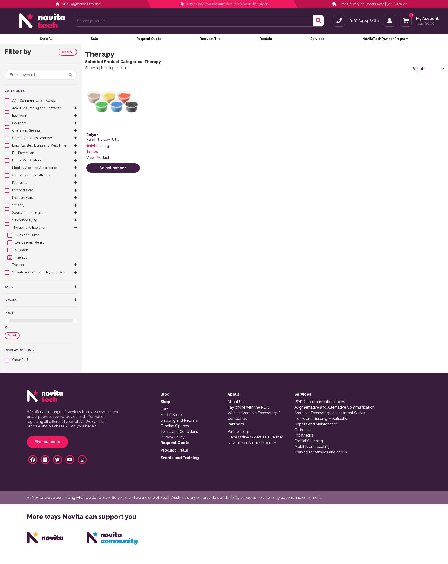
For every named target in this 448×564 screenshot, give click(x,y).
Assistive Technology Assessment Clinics (329, 413)
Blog (165, 394)
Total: (425, 23)
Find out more (47, 442)
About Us (236, 402)
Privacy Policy (173, 437)
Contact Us (237, 418)
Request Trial (210, 39)
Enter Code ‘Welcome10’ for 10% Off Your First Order (226, 4)
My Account (427, 19)
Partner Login (239, 432)
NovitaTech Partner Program (385, 39)
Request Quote (148, 39)
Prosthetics (304, 435)
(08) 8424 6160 (364, 21)
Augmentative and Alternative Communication (334, 407)
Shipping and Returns (179, 420)
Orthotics (302, 430)
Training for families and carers (320, 452)
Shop (165, 402)
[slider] (6, 321)
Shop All (46, 39)
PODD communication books (319, 402)
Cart (164, 409)
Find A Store (171, 415)
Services (317, 39)
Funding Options (175, 426)
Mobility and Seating (312, 446)
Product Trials (174, 450)
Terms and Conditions (179, 432)
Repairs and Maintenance (316, 424)
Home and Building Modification (322, 418)
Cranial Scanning (308, 441)
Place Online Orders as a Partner (255, 437)
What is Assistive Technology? (254, 413)
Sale (94, 39)
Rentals (266, 39)
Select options (113, 168)
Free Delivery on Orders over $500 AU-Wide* (374, 4)
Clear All (68, 52)
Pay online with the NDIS (249, 407)
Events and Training (180, 458)
